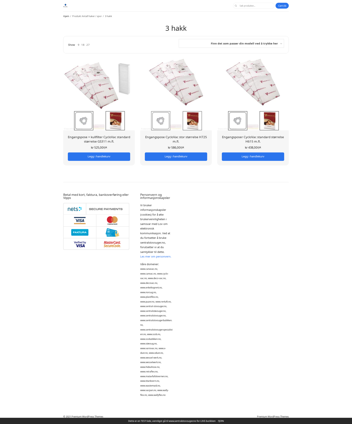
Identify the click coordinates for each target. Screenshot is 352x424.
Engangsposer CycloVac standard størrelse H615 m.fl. (253, 139)
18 (83, 44)
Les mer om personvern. (155, 256)
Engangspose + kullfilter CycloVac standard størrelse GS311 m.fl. (99, 139)
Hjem (66, 16)
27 (88, 44)
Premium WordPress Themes (87, 416)
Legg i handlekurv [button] (99, 156)
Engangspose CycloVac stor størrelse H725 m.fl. (176, 139)
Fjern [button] (221, 421)
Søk (236, 6)
